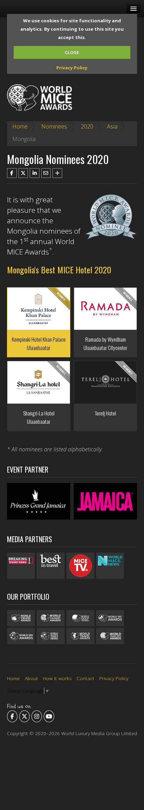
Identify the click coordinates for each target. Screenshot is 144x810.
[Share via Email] (46, 173)
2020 (87, 126)
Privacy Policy (71, 67)
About (31, 678)
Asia (112, 126)
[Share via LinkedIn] (34, 173)
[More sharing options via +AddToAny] (57, 173)
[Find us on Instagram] (36, 716)
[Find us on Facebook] (12, 716)
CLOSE (72, 52)
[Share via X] (23, 173)
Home (20, 126)
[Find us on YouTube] (49, 716)
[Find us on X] (24, 716)
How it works (57, 678)
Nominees (54, 126)
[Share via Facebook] (11, 173)
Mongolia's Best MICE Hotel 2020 (59, 269)
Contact (85, 678)
